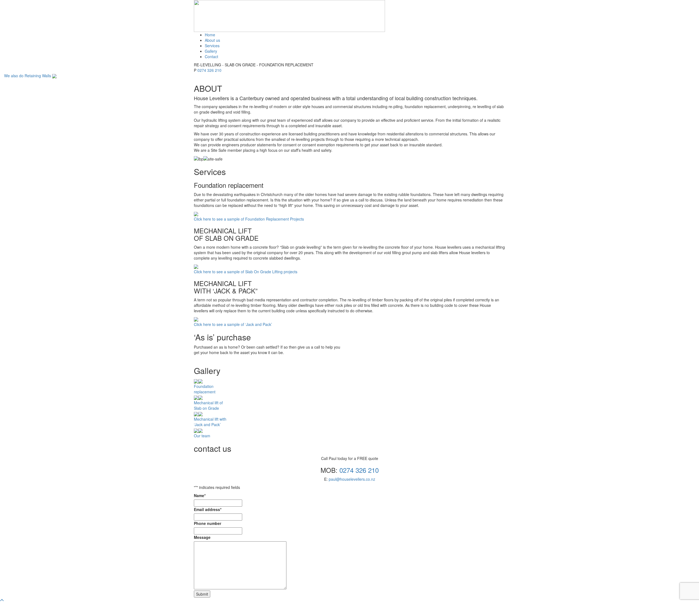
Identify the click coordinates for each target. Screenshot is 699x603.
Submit (202, 594)
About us (212, 40)
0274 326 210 (209, 70)
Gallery (211, 51)
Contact (211, 56)
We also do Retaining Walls (28, 75)
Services (212, 45)
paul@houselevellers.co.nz (352, 479)
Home (210, 34)
